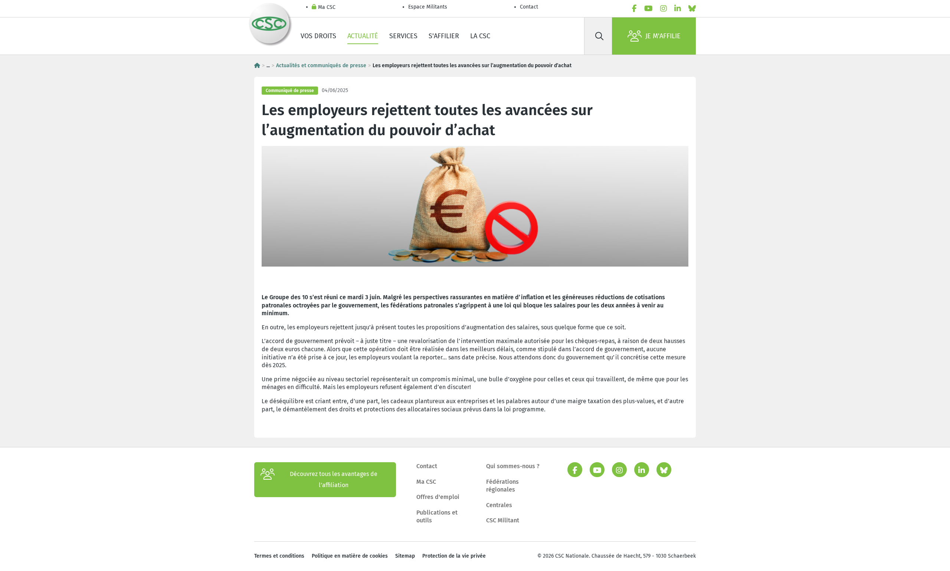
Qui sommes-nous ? (513, 466)
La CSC (480, 36)
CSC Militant (502, 520)
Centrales (499, 505)
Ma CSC (326, 7)
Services (403, 36)
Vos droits (318, 36)
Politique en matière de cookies (350, 556)
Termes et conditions (279, 556)
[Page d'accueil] (257, 65)
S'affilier (444, 36)
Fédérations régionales (502, 485)
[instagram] (663, 8)
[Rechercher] (599, 36)
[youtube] (648, 8)
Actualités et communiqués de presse (321, 65)
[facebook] (634, 8)
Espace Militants (427, 7)
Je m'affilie (663, 36)
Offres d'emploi (437, 496)
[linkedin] (678, 8)
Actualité (362, 36)
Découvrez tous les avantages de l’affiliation (333, 479)
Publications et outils (437, 516)
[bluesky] (692, 8)
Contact (529, 7)
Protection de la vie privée (454, 556)
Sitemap (405, 556)
